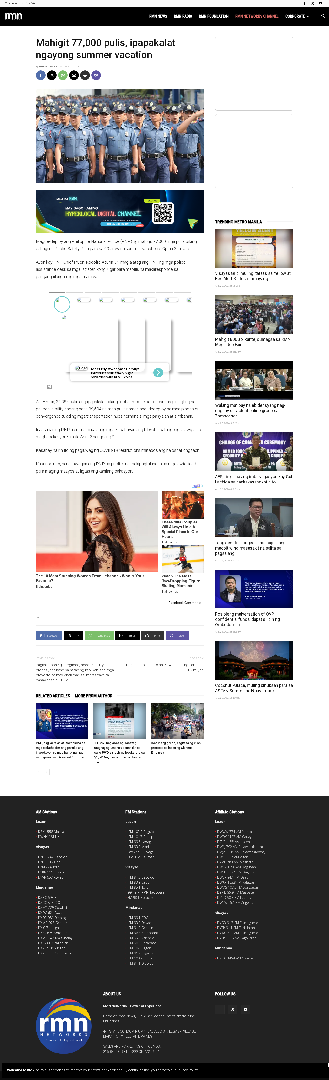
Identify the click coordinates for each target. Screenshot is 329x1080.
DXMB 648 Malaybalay (55, 938)
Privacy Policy (187, 1070)
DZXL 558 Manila (51, 831)
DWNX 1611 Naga (51, 836)
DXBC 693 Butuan (52, 897)
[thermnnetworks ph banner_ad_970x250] (120, 211)
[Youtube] (320, 3)
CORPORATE (295, 16)
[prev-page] (39, 772)
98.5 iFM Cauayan (141, 857)
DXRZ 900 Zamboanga (55, 953)
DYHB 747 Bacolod (52, 857)
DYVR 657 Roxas (50, 877)
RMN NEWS (158, 16)
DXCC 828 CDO (50, 902)
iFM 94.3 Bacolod (141, 877)
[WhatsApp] (63, 75)
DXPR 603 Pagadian (53, 943)
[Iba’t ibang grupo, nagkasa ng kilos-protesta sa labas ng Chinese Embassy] (177, 721)
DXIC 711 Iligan (49, 928)
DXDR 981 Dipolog (52, 917)
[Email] (74, 75)
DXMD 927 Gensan (52, 922)
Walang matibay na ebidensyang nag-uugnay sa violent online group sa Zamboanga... (250, 410)
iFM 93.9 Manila (139, 847)
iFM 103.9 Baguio (141, 831)
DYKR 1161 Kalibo (51, 872)
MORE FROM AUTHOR (93, 695)
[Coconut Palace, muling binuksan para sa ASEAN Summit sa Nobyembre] (254, 660)
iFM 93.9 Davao (139, 922)
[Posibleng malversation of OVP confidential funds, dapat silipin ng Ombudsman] (254, 589)
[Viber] (96, 75)
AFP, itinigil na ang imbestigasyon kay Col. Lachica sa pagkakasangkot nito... (254, 479)
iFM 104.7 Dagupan (142, 836)
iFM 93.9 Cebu (139, 882)
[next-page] (47, 772)
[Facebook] (304, 3)
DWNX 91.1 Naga (141, 852)
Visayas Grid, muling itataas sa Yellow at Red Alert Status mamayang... (253, 276)
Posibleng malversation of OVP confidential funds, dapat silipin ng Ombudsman (247, 619)
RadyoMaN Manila (48, 66)
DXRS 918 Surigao (52, 948)
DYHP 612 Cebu (50, 862)
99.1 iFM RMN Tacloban (146, 892)
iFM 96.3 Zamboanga (144, 933)
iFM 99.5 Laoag (139, 841)
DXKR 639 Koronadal (54, 933)
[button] (323, 16)
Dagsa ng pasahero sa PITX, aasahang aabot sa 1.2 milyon (165, 667)
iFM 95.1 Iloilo (138, 887)
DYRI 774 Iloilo (49, 867)
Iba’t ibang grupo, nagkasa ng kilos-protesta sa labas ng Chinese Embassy (176, 747)
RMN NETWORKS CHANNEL (257, 16)
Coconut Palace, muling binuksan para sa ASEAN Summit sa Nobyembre (254, 688)
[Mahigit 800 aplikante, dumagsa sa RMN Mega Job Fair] (254, 314)
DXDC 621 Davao (51, 912)
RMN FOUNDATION (214, 16)
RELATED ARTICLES (53, 695)
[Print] (85, 75)
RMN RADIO (183, 16)
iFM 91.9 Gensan (140, 928)
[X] (312, 3)
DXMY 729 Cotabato (54, 907)
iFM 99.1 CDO (138, 917)
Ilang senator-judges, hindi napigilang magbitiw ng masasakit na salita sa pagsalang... (250, 548)
